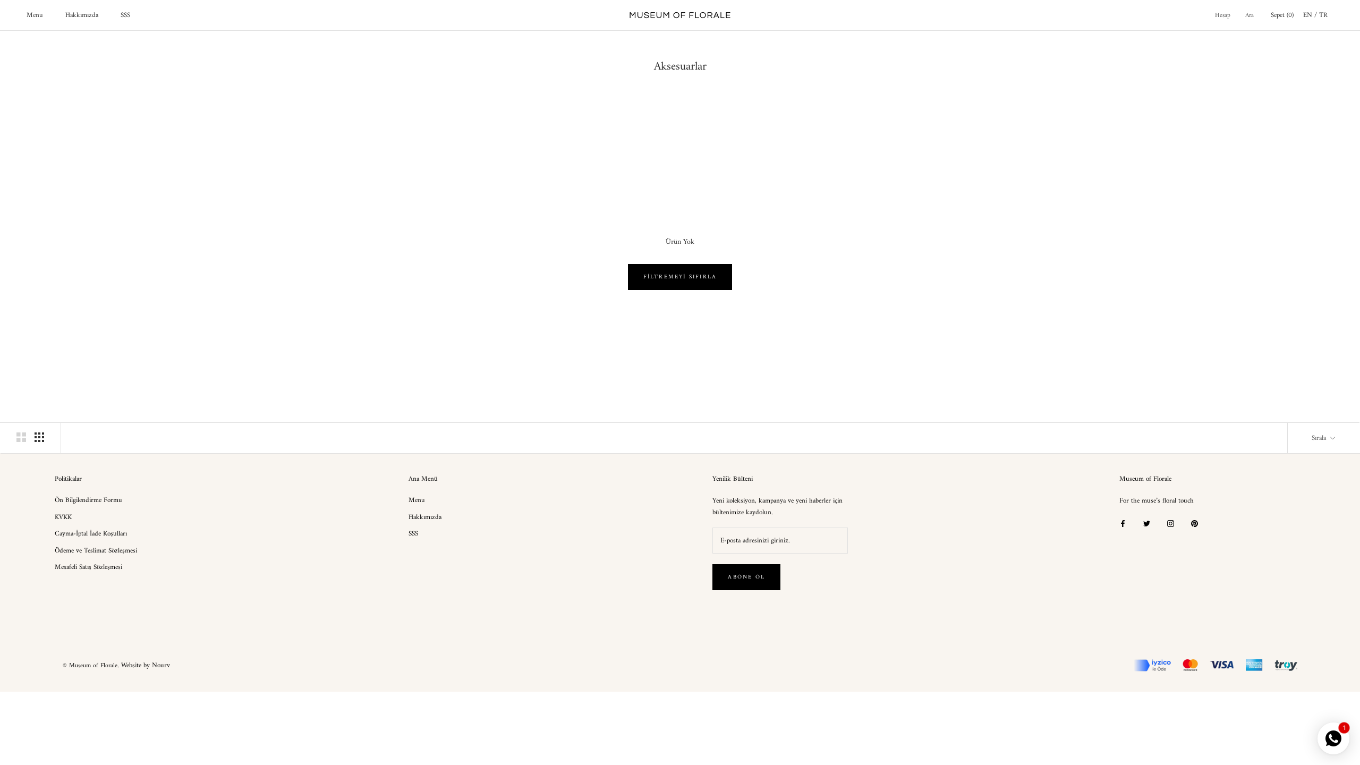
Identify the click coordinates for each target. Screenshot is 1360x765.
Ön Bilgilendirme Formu (88, 500)
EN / (1311, 15)
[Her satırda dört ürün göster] (39, 437)
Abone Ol (746, 577)
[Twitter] (1146, 523)
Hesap (1222, 16)
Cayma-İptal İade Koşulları (91, 534)
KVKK (63, 517)
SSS (125, 15)
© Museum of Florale (90, 666)
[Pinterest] (1194, 523)
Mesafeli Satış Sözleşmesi (88, 567)
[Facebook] (1122, 523)
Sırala (1320, 438)
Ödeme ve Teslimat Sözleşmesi (96, 551)
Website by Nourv (145, 665)
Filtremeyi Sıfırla (680, 277)
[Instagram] (1170, 523)
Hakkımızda (81, 15)
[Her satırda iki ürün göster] (21, 437)
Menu (35, 15)
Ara (1249, 16)
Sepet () (1282, 15)
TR (1323, 15)
